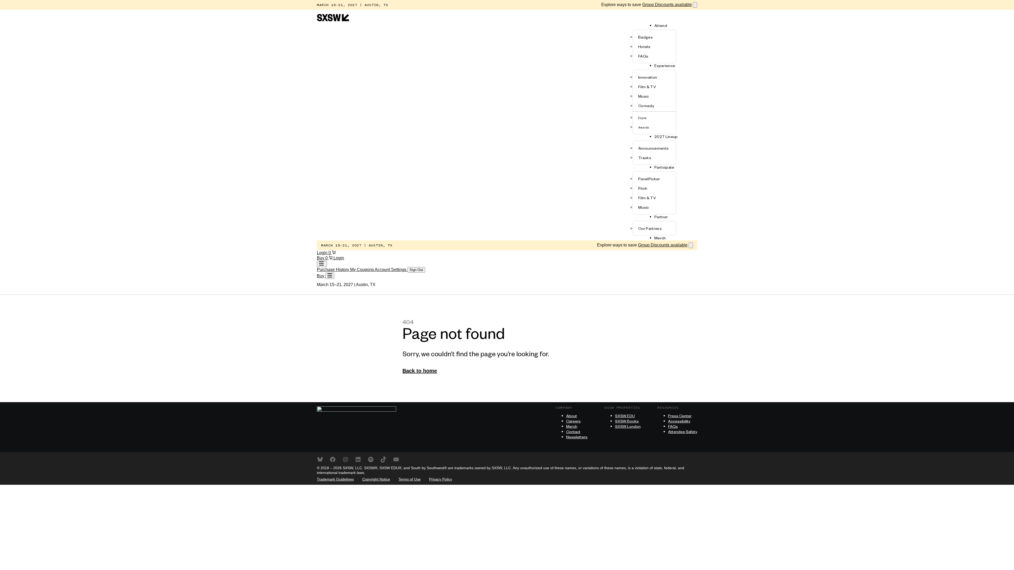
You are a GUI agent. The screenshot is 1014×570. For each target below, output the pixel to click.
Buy (321, 258)
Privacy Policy (440, 479)
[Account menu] (322, 264)
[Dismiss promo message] (695, 5)
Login (322, 252)
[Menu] (329, 276)
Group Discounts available (667, 4)
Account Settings (391, 269)
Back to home (419, 371)
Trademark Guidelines (335, 479)
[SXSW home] (333, 20)
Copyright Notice (376, 479)
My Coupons (362, 269)
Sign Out (416, 270)
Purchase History (333, 269)
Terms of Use (409, 479)
